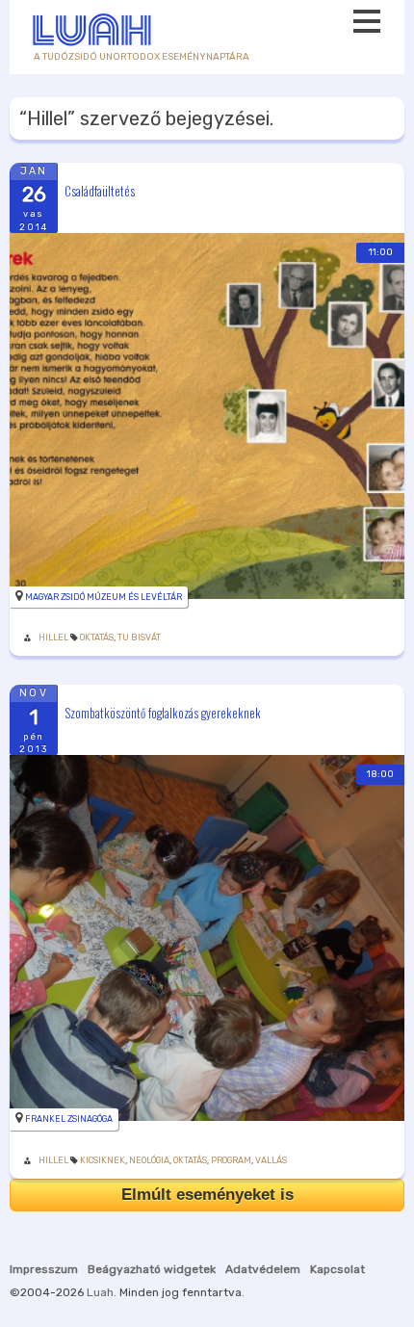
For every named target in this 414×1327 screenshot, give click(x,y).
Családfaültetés (100, 189)
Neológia (149, 1160)
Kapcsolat (337, 1269)
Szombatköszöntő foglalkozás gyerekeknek (163, 712)
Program (231, 1160)
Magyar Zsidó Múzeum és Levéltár (103, 597)
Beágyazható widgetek (152, 1269)
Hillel (53, 637)
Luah (100, 1292)
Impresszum (44, 1269)
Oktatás (97, 637)
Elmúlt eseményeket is (207, 1194)
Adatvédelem (262, 1269)
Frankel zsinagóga (69, 1119)
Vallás (271, 1160)
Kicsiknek (102, 1160)
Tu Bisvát (139, 637)
